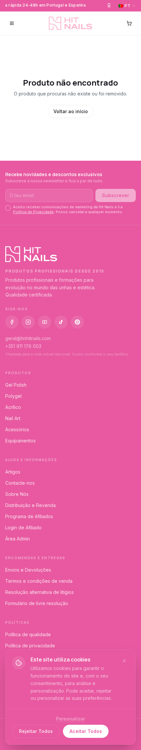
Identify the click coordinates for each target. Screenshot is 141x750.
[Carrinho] (129, 23)
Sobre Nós (17, 494)
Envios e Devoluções (28, 570)
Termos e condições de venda (38, 581)
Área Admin (17, 538)
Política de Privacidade (33, 212)
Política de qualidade (28, 634)
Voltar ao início (70, 111)
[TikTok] (61, 322)
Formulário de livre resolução (36, 603)
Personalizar (70, 718)
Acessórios (17, 429)
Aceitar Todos (86, 731)
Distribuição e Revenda (30, 505)
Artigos (12, 472)
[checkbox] (7, 208)
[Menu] (11, 23)
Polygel (13, 396)
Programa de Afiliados (29, 516)
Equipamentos (20, 440)
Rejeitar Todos (36, 731)
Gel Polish (16, 385)
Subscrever (115, 195)
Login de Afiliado (23, 527)
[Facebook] (11, 322)
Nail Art (12, 418)
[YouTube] (44, 322)
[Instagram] (28, 322)
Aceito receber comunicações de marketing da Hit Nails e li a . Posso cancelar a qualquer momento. (68, 209)
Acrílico (13, 407)
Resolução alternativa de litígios (39, 592)
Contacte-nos (20, 483)
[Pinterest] (77, 322)
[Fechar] (124, 660)
